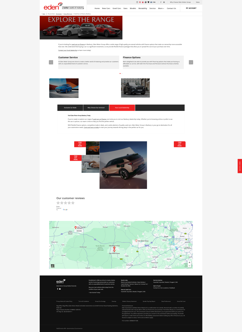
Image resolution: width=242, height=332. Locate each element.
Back (44, 14)
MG (144, 291)
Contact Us (144, 284)
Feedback (172, 288)
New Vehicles (141, 282)
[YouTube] (164, 2)
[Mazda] (137, 2)
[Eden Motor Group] (63, 6)
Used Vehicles (125, 284)
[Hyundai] (151, 2)
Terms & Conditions (84, 301)
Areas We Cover (68, 14)
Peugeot (140, 291)
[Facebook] (160, 2)
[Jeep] (154, 2)
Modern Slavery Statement (129, 301)
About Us (137, 284)
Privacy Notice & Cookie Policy (64, 301)
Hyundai (129, 291)
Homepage (59, 14)
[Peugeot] (148, 2)
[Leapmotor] (145, 2)
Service (132, 284)
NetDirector (60, 328)
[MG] (140, 2)
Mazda (135, 291)
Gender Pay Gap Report (149, 301)
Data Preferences (166, 301)
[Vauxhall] (142, 2)
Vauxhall (123, 291)
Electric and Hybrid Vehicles (128, 282)
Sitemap (114, 301)
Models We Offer (125, 286)
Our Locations (164, 288)
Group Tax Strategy (100, 301)
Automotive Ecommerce (74, 328)
